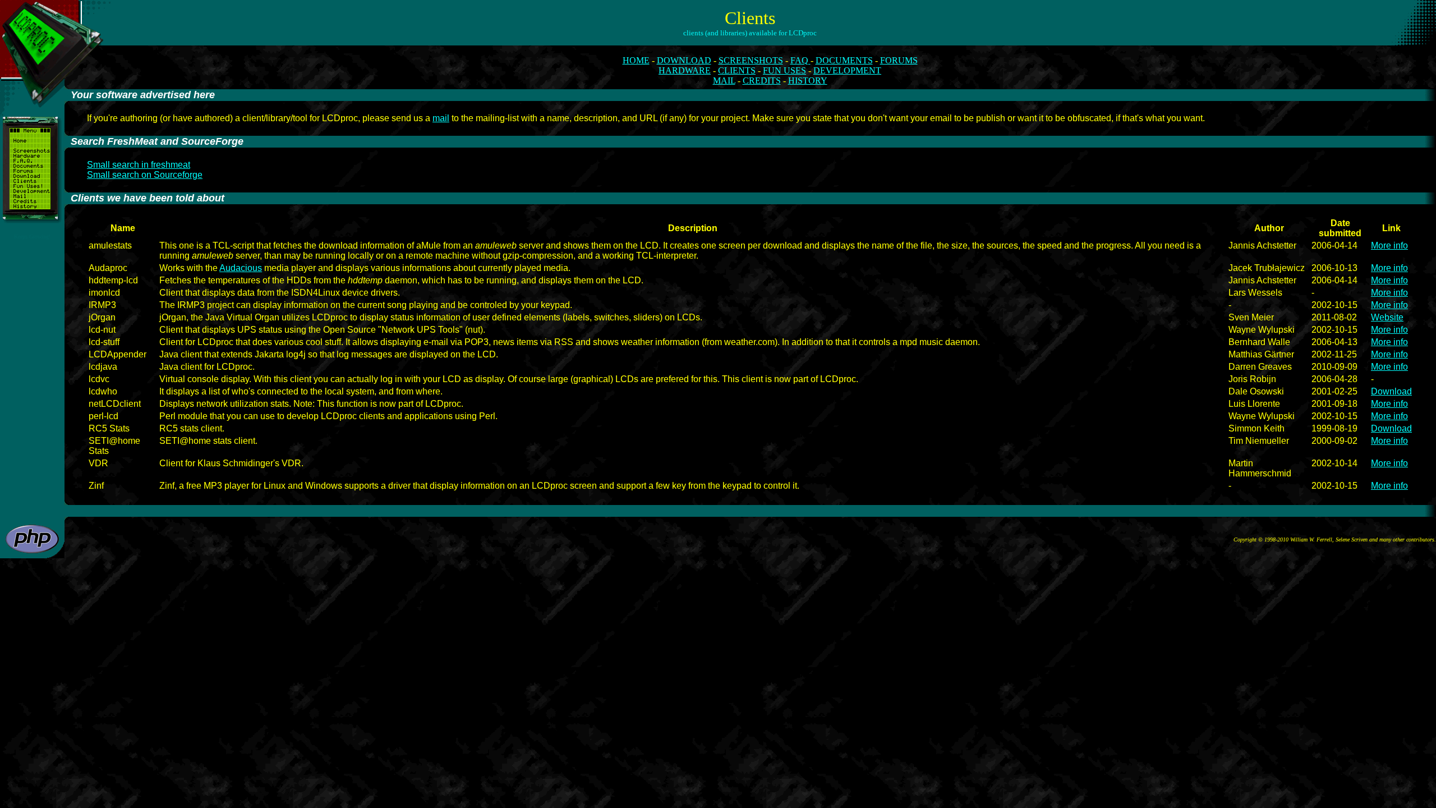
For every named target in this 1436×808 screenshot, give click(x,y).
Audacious (240, 268)
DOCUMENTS (844, 60)
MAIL (724, 80)
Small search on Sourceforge (144, 175)
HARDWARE (685, 70)
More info (1389, 245)
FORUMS (899, 60)
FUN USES (784, 70)
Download (1391, 391)
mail (440, 118)
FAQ (800, 60)
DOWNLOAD (684, 60)
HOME (636, 60)
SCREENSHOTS (751, 60)
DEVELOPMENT (847, 70)
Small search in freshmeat (138, 164)
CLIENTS (737, 70)
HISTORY (807, 80)
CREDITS (762, 80)
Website (1387, 317)
